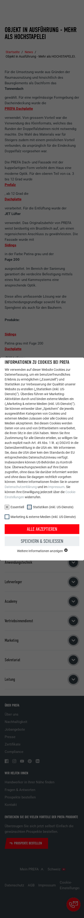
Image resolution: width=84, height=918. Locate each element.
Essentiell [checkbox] (17, 507)
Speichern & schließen (42, 541)
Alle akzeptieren (42, 529)
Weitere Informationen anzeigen (40, 551)
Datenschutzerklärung (21, 487)
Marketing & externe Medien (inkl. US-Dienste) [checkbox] (43, 517)
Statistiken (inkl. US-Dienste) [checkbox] (53, 507)
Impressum (56, 487)
